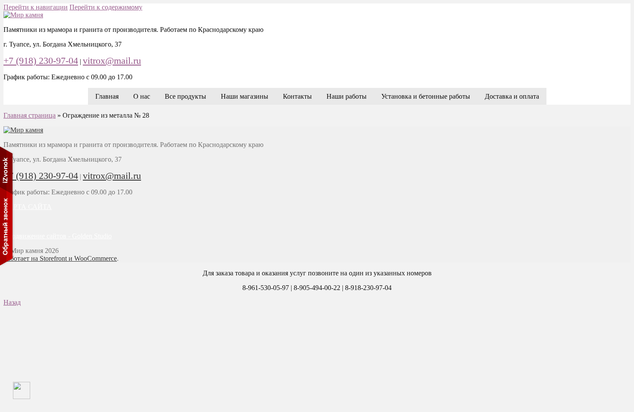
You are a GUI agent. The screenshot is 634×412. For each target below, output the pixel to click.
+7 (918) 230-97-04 (40, 60)
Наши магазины (244, 96)
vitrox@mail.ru (112, 60)
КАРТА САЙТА (27, 206)
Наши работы (346, 96)
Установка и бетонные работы (425, 96)
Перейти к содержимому (105, 7)
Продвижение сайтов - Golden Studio (57, 236)
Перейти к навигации (35, 7)
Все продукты (185, 96)
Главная (107, 96)
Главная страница (29, 115)
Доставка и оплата (512, 96)
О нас (141, 96)
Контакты (297, 96)
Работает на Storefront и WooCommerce (60, 258)
